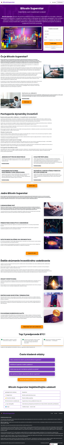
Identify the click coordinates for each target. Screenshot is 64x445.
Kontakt (54, 2)
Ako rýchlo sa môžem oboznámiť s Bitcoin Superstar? (25, 374)
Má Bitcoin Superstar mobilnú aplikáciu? (21, 364)
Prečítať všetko (25, 98)
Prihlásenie (60, 2)
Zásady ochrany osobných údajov (56, 442)
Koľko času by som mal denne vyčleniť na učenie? (24, 369)
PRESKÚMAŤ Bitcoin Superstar (32, 327)
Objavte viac (32, 253)
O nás (52, 413)
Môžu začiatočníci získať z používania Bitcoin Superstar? (25, 360)
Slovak (52, 444)
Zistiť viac (26, 102)
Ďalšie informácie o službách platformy (32, 379)
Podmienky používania (45, 442)
